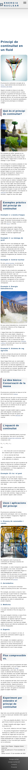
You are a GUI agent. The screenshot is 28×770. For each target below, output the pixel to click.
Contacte (14, 764)
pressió (15, 579)
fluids (16, 668)
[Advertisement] (14, 23)
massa (16, 394)
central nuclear (9, 263)
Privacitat (14, 767)
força (8, 223)
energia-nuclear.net (14, 762)
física (2, 85)
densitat (18, 415)
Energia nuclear (11, 4)
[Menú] (25, 3)
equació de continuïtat (14, 438)
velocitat (3, 192)
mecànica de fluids (6, 86)
